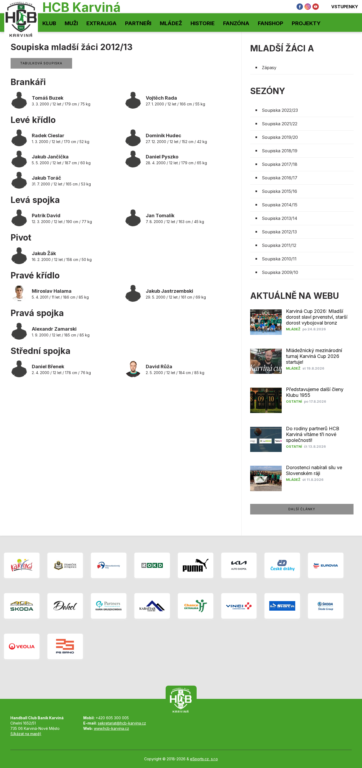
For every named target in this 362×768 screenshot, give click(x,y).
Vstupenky (344, 6)
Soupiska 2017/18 (279, 164)
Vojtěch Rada (161, 98)
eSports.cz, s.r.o (204, 759)
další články (301, 509)
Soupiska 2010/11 (279, 258)
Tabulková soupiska (41, 63)
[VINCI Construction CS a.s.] (239, 606)
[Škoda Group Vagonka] (325, 606)
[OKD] (152, 565)
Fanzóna (236, 23)
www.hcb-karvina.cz (111, 728)
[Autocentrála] (21, 606)
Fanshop (270, 23)
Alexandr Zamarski (54, 329)
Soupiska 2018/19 (279, 150)
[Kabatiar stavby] (152, 606)
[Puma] (195, 565)
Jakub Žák (44, 253)
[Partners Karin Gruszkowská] (108, 606)
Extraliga (101, 23)
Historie (203, 23)
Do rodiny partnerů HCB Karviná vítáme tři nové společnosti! (312, 434)
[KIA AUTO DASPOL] (239, 565)
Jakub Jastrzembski (169, 291)
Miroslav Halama (52, 291)
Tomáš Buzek (47, 98)
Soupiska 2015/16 (279, 191)
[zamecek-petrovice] (65, 565)
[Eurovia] (325, 565)
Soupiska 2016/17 (279, 177)
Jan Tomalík (160, 215)
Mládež (171, 23)
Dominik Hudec (163, 135)
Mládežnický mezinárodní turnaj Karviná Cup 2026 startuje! (314, 356)
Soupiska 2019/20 (280, 137)
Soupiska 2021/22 (279, 123)
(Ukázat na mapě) (25, 733)
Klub (49, 23)
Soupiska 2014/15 (279, 204)
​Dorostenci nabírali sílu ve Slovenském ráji (314, 470)
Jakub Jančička (50, 156)
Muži (71, 23)
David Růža (159, 366)
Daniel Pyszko (162, 156)
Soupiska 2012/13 (279, 231)
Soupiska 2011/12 (279, 245)
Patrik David (46, 215)
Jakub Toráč (46, 178)
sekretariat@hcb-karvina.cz (122, 723)
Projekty (306, 23)
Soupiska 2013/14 (279, 218)
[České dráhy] (282, 565)
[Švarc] (282, 606)
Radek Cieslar (48, 135)
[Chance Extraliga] (195, 606)
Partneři (138, 23)
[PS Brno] (65, 646)
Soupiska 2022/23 (280, 110)
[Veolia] (21, 646)
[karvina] (21, 565)
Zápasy (269, 67)
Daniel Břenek (48, 366)
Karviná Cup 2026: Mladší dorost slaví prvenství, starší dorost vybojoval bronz (316, 317)
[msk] (108, 565)
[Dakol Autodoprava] (65, 606)
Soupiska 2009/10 (280, 272)
